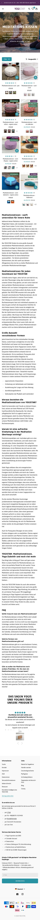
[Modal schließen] (36, 880)
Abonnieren (20, 906)
